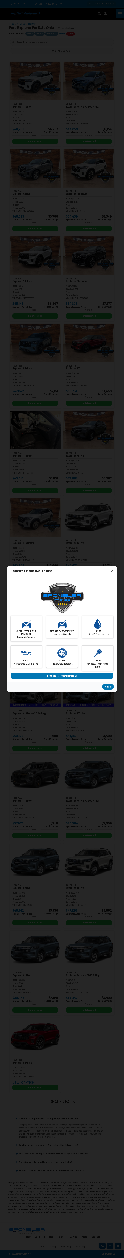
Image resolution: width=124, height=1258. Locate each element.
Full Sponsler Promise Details (62, 676)
